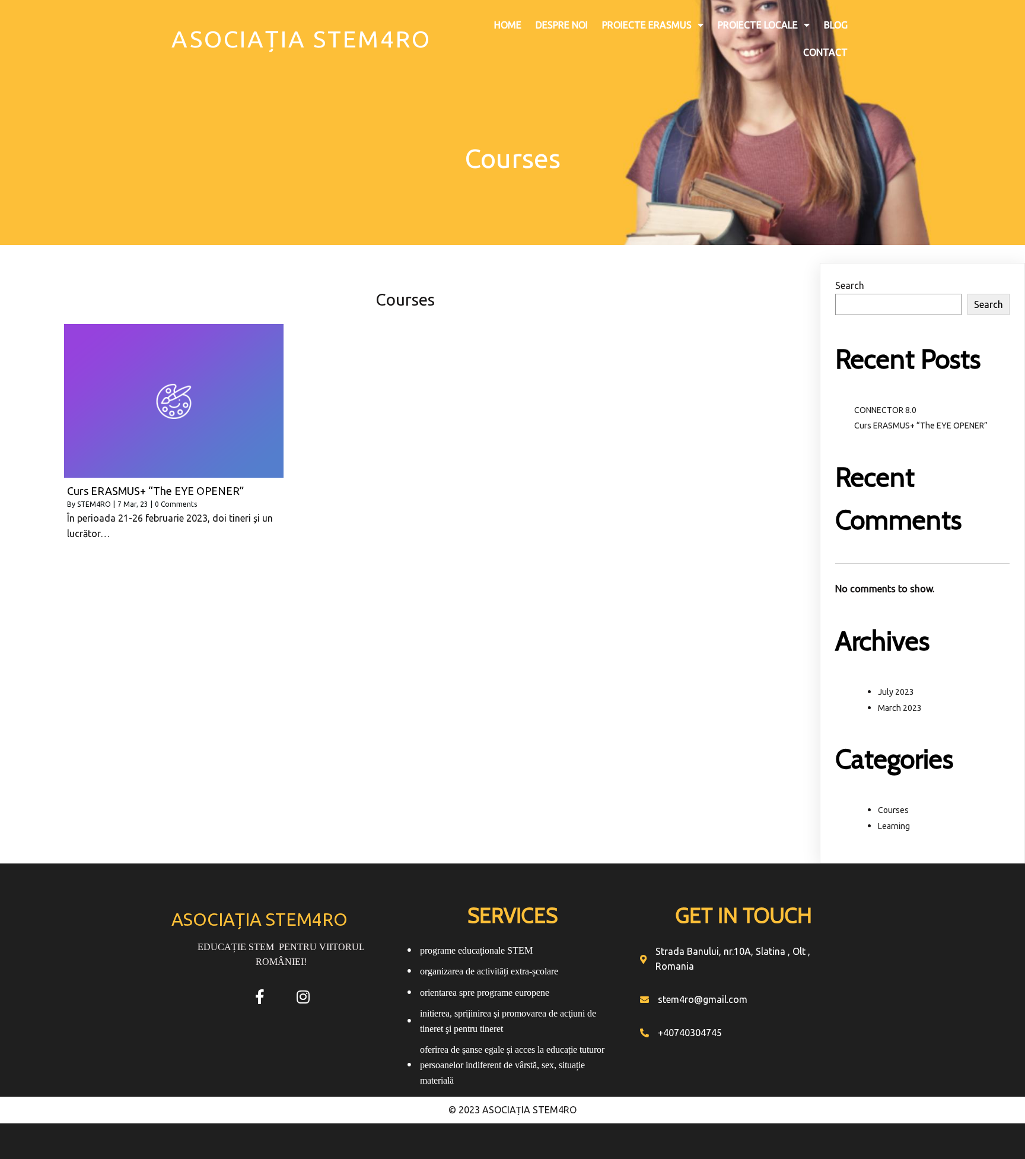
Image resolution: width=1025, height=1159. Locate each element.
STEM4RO (94, 504)
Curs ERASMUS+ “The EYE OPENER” (921, 425)
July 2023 (896, 692)
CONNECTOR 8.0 (885, 410)
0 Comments (176, 504)
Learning (894, 826)
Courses (893, 810)
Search (849, 285)
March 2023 (900, 708)
